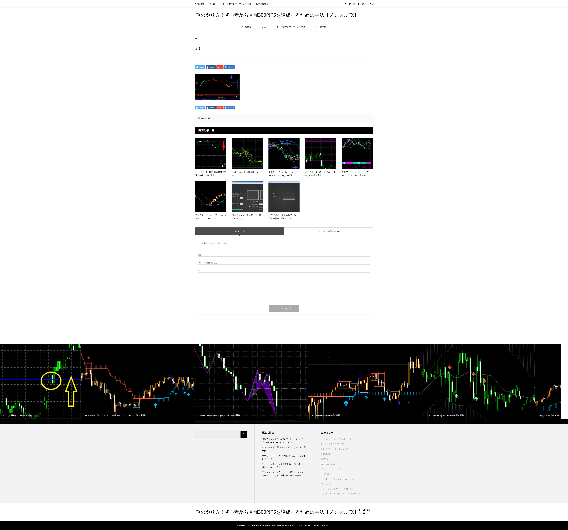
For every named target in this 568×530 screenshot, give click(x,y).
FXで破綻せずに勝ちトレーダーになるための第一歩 (284, 449)
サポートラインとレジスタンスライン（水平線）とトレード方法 (282, 465)
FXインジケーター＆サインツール (235, 4)
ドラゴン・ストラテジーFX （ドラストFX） (341, 479)
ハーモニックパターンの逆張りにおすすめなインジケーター (283, 457)
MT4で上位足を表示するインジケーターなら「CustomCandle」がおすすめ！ (283, 440)
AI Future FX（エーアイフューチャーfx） (340, 439)
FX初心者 (199, 4)
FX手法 (212, 4)
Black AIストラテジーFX (332, 444)
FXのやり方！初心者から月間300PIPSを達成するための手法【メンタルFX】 (277, 15)
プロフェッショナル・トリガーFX (337, 489)
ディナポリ (326, 474)
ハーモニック (327, 484)
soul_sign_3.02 (328, 464)
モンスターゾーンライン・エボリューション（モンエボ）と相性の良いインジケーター (282, 474)
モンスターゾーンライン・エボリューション (342, 493)
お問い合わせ (262, 4)
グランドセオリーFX (330, 469)
